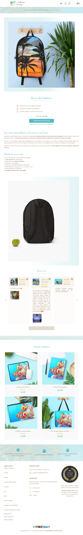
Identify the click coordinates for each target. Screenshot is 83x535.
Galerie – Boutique (33, 10)
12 (47, 89)
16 (53, 89)
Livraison (6, 487)
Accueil (26, 10)
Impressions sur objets (43, 10)
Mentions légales (8, 501)
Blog (5, 496)
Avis (5, 491)
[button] (61, 3)
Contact (6, 477)
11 (45, 89)
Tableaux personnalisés (10, 482)
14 (50, 89)
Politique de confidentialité (11, 505)
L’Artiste (6, 473)
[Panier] (69, 3)
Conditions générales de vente (12, 510)
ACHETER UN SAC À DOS (41, 121)
